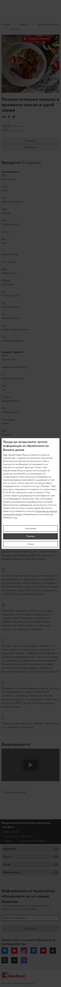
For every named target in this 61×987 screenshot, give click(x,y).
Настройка (30, 528)
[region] (30, 493)
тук (15, 517)
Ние (5, 455)
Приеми (30, 536)
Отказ (31, 544)
